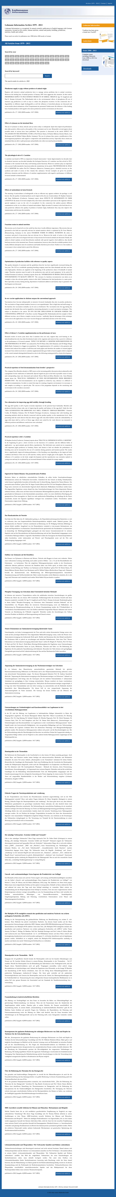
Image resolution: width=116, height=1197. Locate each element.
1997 (32, 59)
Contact (103, 3)
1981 (17, 56)
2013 (47, 63)
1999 (42, 59)
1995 (22, 59)
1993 (12, 59)
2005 (7, 63)
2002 (57, 59)
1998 (37, 59)
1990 (62, 56)
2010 (32, 63)
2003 (62, 59)
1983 (27, 56)
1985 (37, 56)
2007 (17, 63)
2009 (27, 63)
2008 (22, 63)
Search (47, 76)
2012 (42, 63)
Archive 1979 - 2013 (92, 3)
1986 (42, 56)
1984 (32, 56)
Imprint (110, 3)
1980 (12, 56)
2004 (67, 59)
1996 (27, 59)
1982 (22, 56)
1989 (57, 56)
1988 (52, 56)
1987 (47, 56)
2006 (12, 63)
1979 (7, 56)
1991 (67, 56)
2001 (52, 59)
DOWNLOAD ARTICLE (63, 112)
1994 (17, 59)
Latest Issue (87, 41)
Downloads (87, 68)
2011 (37, 63)
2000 (47, 59)
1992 (7, 59)
